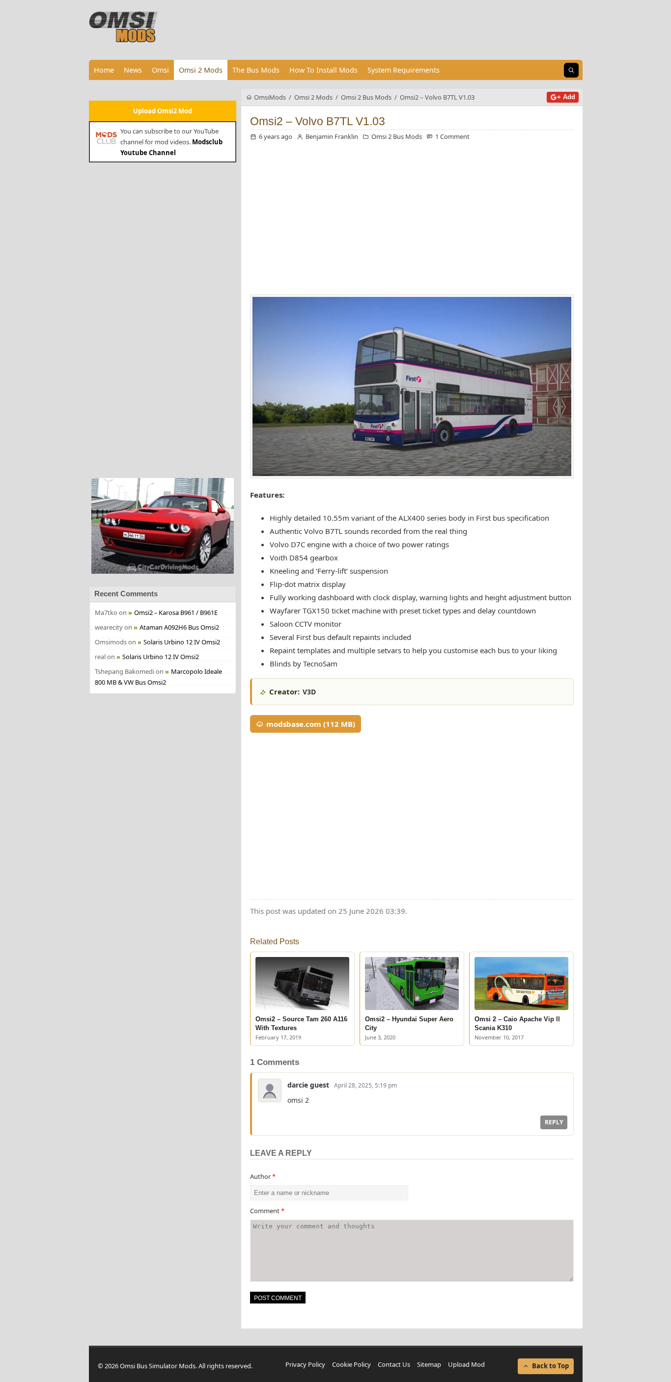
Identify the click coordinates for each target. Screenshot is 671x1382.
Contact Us (394, 1364)
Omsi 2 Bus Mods (396, 136)
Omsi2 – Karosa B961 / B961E (176, 612)
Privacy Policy (305, 1364)
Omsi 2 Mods (201, 70)
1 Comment (452, 136)
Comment (267, 1210)
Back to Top (550, 1365)
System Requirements (403, 70)
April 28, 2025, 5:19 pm (365, 1085)
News (133, 70)
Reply (554, 1122)
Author (263, 1176)
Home (104, 70)
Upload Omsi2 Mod (162, 110)
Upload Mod (466, 1364)
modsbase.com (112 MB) (310, 724)
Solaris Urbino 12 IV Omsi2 (181, 642)
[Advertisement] (162, 319)
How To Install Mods (323, 70)
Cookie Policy (351, 1364)
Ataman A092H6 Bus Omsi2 (179, 627)
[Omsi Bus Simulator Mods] (124, 27)
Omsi (160, 70)
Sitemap (429, 1364)
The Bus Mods (256, 70)
